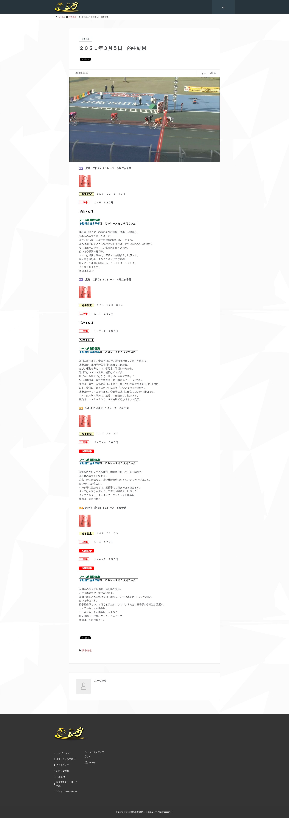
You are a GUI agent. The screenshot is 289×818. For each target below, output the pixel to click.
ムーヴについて (63, 753)
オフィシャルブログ (65, 759)
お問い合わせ (62, 770)
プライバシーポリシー (66, 791)
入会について (62, 765)
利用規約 (60, 776)
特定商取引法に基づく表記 (66, 784)
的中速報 (87, 650)
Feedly (92, 762)
